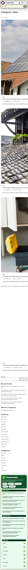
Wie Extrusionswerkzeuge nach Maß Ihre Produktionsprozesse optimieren (11, 536)
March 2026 (4, 429)
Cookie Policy (12, 486)
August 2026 (4, 416)
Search (3, 377)
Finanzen (3, 457)
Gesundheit (3, 465)
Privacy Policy (18, 483)
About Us (5, 483)
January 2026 (4, 434)
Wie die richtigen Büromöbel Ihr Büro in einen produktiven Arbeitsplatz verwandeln (12, 504)
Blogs (2, 455)
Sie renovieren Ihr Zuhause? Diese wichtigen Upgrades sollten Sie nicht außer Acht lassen (14, 501)
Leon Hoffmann (7, 101)
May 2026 (3, 424)
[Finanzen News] (3, 3)
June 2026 (3, 421)
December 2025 (4, 436)
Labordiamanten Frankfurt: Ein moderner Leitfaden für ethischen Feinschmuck (14, 497)
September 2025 (5, 441)
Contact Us (11, 483)
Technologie (4, 470)
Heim (4, 97)
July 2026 (3, 419)
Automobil (3, 453)
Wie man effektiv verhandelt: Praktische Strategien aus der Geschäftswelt (14, 525)
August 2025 (4, 444)
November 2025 (4, 439)
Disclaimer (5, 486)
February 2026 (4, 431)
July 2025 (3, 446)
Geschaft (3, 460)
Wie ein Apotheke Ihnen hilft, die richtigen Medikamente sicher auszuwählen (14, 512)
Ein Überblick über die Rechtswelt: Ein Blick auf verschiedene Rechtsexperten (12, 508)
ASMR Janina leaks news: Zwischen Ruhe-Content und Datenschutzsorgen (14, 522)
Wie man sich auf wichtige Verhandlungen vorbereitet (13, 518)
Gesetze (3, 462)
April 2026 (3, 426)
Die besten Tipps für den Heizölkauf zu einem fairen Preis (13, 494)
